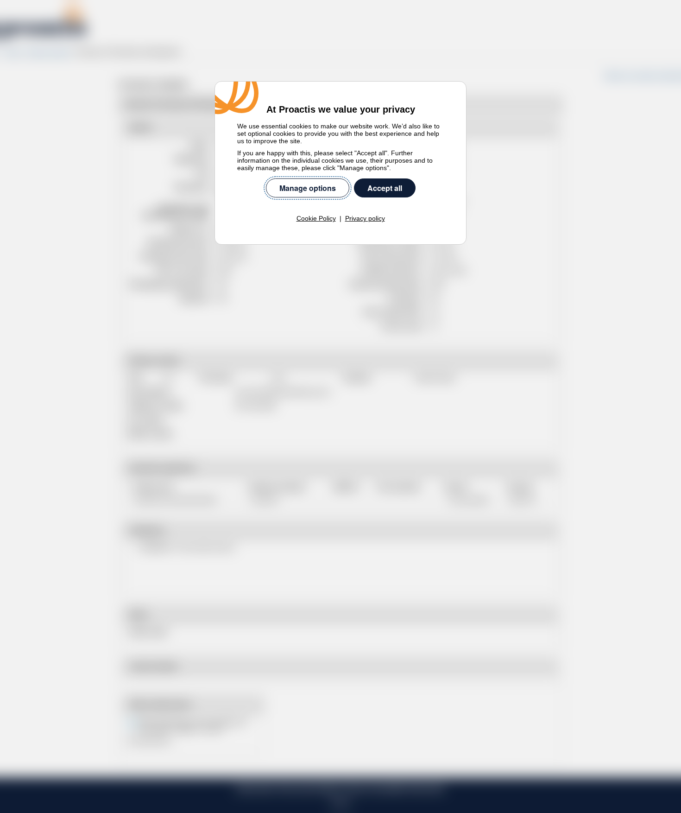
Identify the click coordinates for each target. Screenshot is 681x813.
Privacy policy (365, 218)
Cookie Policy (316, 218)
